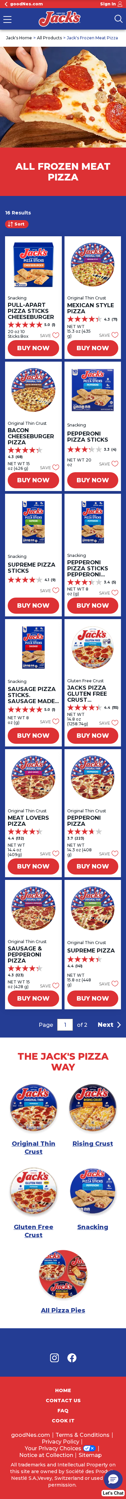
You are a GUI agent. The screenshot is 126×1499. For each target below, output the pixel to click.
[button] (47, 335)
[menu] (7, 20)
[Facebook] (72, 1359)
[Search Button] (119, 19)
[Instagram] (58, 1359)
